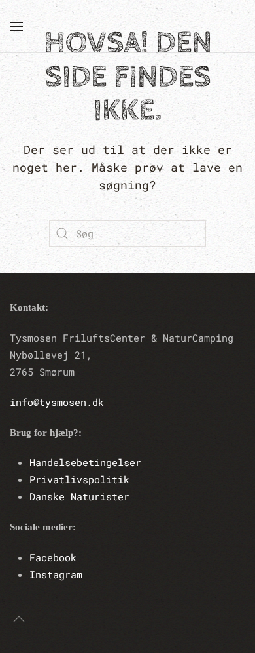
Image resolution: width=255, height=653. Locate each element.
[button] (16, 26)
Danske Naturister (79, 496)
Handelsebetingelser (85, 462)
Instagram (55, 574)
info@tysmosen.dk (57, 401)
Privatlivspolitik (79, 479)
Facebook (52, 557)
